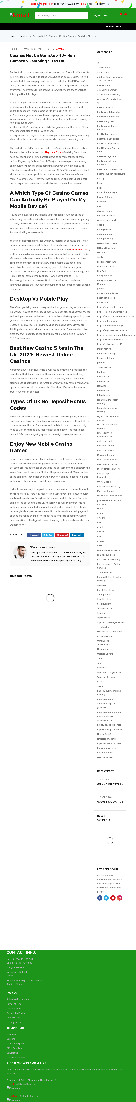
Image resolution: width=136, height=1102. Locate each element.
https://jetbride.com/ (107, 321)
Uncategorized (104, 649)
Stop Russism (104, 604)
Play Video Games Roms (109, 495)
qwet (99, 536)
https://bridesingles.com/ (110, 307)
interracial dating (106, 353)
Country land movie (107, 220)
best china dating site (108, 116)
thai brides (102, 613)
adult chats (103, 72)
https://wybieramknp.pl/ (109, 344)
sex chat (101, 585)
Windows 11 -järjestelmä (109, 672)
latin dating (103, 381)
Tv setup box (103, 627)
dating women (104, 234)
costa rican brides (106, 215)
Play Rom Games (105, 491)
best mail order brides (108, 143)
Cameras (101, 201)
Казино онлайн (105, 752)
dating (100, 225)
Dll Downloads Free (107, 243)
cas (99, 206)
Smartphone (103, 594)
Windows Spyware (106, 677)
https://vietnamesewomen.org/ (113, 339)
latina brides (103, 390)
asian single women (107, 90)
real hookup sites (106, 555)
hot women (103, 302)
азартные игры (105, 699)
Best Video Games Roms (109, 169)
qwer (99, 522)
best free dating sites (108, 139)
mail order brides (105, 446)
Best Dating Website (107, 134)
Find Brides (102, 271)
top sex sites (103, 617)
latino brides (103, 395)
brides (100, 188)
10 (98, 63)
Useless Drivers (105, 654)
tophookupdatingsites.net (110, 622)
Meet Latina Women (107, 459)
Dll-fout (101, 252)
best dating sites (105, 121)
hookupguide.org (106, 298)
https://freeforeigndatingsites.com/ (115, 316)
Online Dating (104, 482)
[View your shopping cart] (124, 15)
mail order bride (105, 441)
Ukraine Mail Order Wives (109, 631)
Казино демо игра (106, 748)
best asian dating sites (109, 112)
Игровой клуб (104, 734)
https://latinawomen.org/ (110, 325)
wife (99, 663)
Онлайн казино (105, 757)
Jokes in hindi (104, 367)
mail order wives (105, 450)
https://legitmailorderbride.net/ (113, 330)
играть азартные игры (109, 725)
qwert (100, 527)
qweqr (100, 513)
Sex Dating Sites (105, 590)
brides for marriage (107, 192)
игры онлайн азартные (109, 743)
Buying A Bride (104, 197)
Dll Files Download (106, 248)
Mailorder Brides (105, 455)
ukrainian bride (105, 636)
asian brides (103, 85)
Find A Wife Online (106, 266)
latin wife (101, 386)
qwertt (100, 531)
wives (100, 681)
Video (100, 658)
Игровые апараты (106, 739)
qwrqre (100, 541)
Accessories (103, 67)
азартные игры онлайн (109, 712)
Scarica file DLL (105, 572)
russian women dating (108, 559)
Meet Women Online (107, 464)
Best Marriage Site (106, 156)
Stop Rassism (104, 599)
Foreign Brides (104, 276)
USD (106, 15)
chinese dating (104, 211)
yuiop (100, 686)
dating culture (104, 229)
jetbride (101, 362)
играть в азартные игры (109, 729)
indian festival (104, 349)
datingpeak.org (105, 238)
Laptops (24, 36)
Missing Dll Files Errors (108, 469)
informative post (79, 249)
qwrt (99, 545)
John (15, 49)
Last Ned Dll (103, 376)
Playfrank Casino (54, 152)
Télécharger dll (104, 608)
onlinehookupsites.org (108, 486)
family (100, 257)
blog (99, 183)
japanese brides (105, 358)
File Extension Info (106, 262)
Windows (101, 667)
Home (13, 36)
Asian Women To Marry (108, 94)
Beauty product (105, 107)
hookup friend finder (107, 293)
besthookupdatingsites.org (111, 174)
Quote (100, 508)
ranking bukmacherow (108, 550)
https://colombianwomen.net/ (112, 312)
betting (101, 178)
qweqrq (101, 518)
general (101, 288)
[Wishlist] (119, 15)
